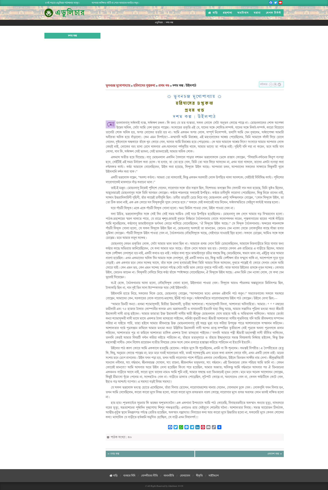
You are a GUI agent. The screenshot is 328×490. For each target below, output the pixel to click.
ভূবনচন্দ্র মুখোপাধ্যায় (118, 85)
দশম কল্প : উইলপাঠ (194, 117)
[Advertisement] (195, 57)
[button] (270, 84)
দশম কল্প (72, 36)
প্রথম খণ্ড (163, 85)
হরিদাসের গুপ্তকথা (144, 85)
